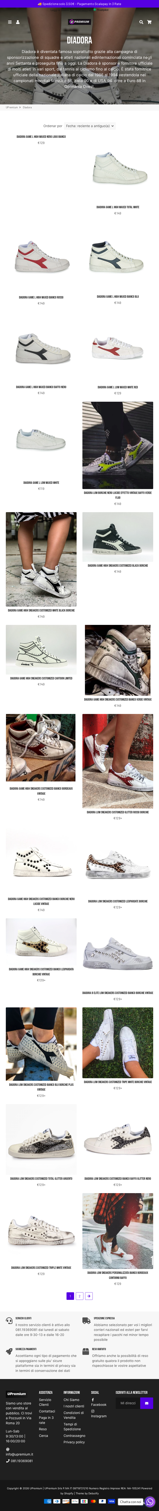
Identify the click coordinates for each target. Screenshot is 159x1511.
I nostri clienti (74, 1406)
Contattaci (47, 1411)
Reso (43, 1429)
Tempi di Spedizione (72, 1426)
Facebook (98, 1405)
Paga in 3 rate (46, 1420)
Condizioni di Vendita (74, 1415)
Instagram (99, 1416)
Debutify (93, 1493)
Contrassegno (74, 1436)
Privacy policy (74, 1442)
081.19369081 (21, 1461)
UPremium (12, 107)
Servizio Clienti (45, 1402)
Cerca (43, 1436)
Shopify (68, 1493)
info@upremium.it (19, 1454)
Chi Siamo (71, 1400)
